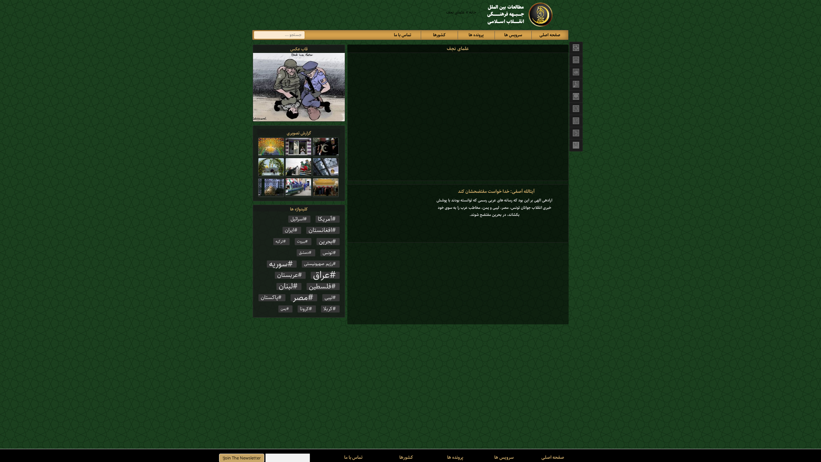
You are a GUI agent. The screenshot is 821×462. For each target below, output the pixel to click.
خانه (472, 12)
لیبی (329, 297)
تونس (328, 252)
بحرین (325, 241)
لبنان (286, 286)
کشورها (439, 35)
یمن (283, 309)
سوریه (278, 264)
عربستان (287, 275)
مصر (300, 297)
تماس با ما (402, 35)
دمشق (304, 252)
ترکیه (279, 241)
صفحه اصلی (549, 35)
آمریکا (325, 219)
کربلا (328, 308)
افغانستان (320, 230)
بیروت (301, 241)
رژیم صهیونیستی (318, 264)
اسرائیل (297, 219)
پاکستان (269, 297)
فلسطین (320, 286)
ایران (289, 230)
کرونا (304, 308)
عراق (321, 275)
